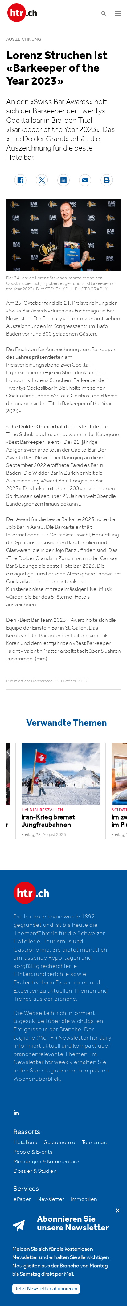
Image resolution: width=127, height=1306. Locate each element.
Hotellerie (25, 1142)
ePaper (22, 1199)
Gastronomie (59, 1142)
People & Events (33, 1152)
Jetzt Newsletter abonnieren (46, 1289)
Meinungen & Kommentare (46, 1161)
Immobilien (84, 1199)
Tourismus (94, 1142)
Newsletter (50, 1199)
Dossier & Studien (35, 1171)
